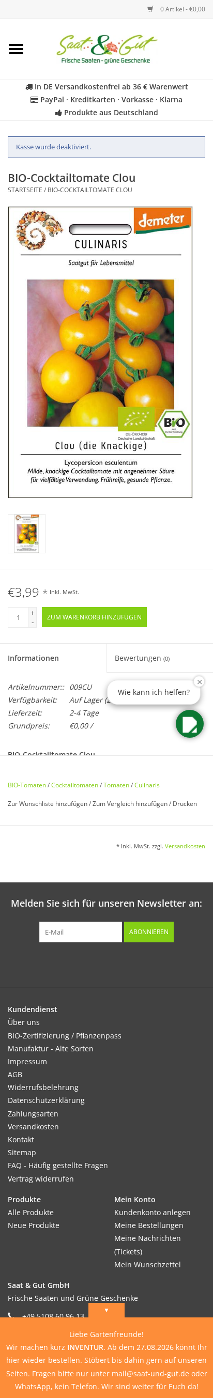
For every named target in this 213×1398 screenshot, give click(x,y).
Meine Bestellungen (149, 1225)
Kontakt (21, 1139)
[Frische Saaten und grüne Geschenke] (122, 48)
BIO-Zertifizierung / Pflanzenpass (64, 1035)
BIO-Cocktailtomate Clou (90, 189)
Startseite (25, 189)
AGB (15, 1074)
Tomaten (116, 785)
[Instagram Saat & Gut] (125, 963)
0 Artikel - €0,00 (182, 9)
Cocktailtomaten (74, 785)
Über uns (24, 1022)
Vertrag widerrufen (41, 1179)
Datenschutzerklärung (46, 1100)
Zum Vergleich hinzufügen (131, 803)
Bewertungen (142, 658)
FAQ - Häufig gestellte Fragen (58, 1165)
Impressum (27, 1061)
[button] (190, 724)
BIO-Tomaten (27, 785)
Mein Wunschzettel (147, 1264)
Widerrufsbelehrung (43, 1087)
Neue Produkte (33, 1225)
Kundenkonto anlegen (152, 1212)
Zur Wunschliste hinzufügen (48, 803)
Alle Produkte (31, 1212)
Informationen (33, 658)
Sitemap (22, 1152)
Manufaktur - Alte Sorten (51, 1048)
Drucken (185, 803)
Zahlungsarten (33, 1114)
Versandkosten (185, 846)
